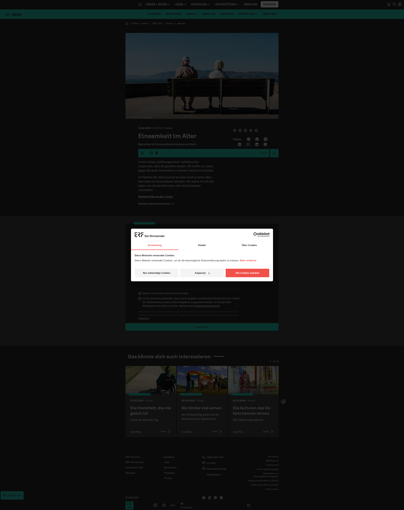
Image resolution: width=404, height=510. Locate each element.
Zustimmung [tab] (155, 245)
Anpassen (200, 273)
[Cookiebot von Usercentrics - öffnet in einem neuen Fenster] (256, 234)
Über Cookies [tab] (249, 245)
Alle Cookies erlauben (247, 273)
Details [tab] (202, 245)
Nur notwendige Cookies (156, 273)
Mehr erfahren (248, 260)
